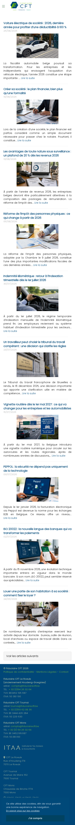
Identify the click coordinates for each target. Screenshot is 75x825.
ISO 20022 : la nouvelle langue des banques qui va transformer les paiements (37, 531)
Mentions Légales (46, 672)
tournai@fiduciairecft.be (24, 706)
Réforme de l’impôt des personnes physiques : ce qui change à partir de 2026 (36, 216)
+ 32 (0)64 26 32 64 (20, 689)
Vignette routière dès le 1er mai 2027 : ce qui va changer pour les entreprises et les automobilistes (37, 406)
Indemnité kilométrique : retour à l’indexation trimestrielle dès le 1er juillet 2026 (33, 278)
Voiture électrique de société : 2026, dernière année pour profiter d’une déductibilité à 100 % (34, 25)
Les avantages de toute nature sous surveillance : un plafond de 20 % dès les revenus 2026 (37, 153)
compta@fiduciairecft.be (25, 686)
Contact (63, 672)
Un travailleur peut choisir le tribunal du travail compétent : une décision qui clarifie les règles (34, 344)
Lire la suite (28, 78)
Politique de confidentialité (18, 672)
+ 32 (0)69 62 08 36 (20, 709)
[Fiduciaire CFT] (21, 6)
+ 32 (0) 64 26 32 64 (19, 729)
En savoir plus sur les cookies (23, 810)
